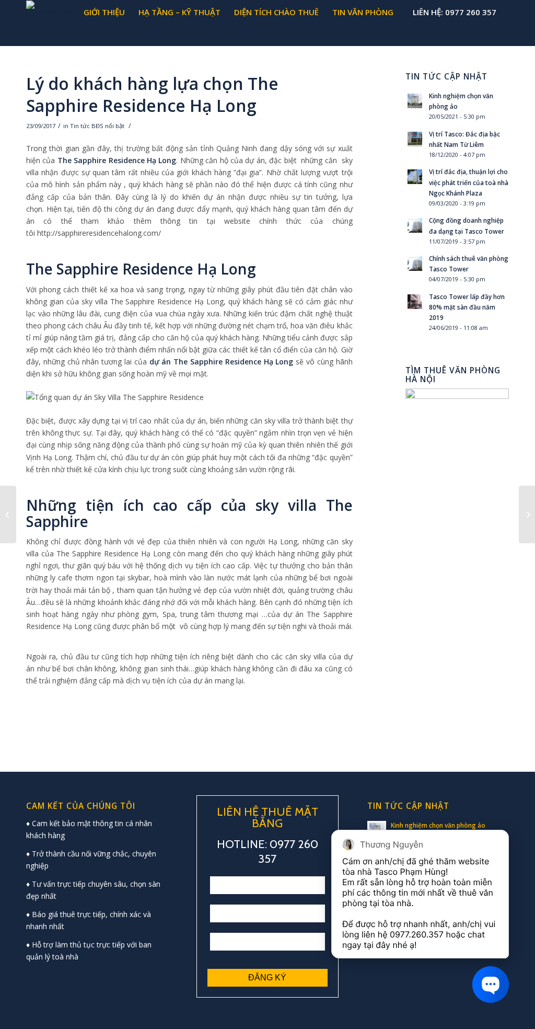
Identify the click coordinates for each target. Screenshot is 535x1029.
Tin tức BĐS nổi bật (97, 126)
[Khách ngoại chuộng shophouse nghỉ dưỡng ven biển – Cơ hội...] (8, 514)
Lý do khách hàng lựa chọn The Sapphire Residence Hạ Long (152, 94)
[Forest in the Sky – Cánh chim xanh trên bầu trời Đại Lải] (527, 514)
